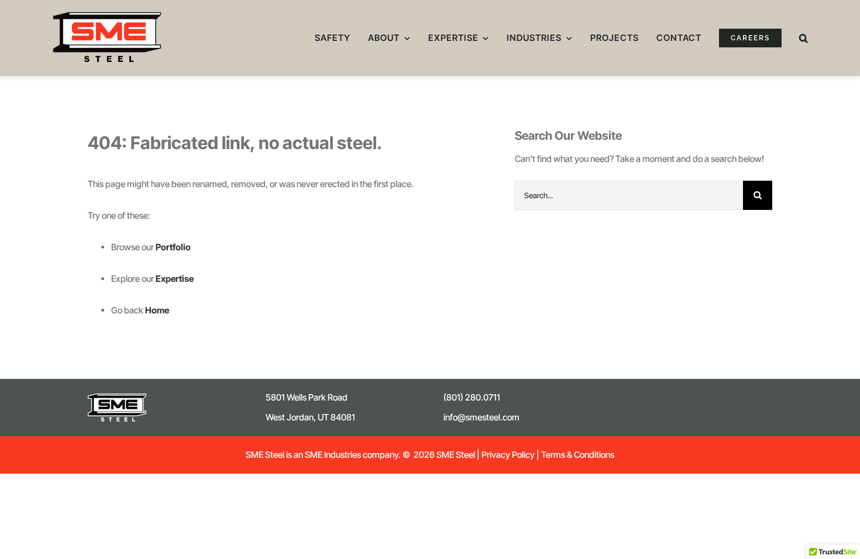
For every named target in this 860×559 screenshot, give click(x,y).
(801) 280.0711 (471, 397)
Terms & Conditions (577, 454)
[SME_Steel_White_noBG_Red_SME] (107, 14)
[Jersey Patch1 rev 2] (117, 397)
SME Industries (332, 454)
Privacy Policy (508, 454)
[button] (804, 38)
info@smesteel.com (481, 417)
